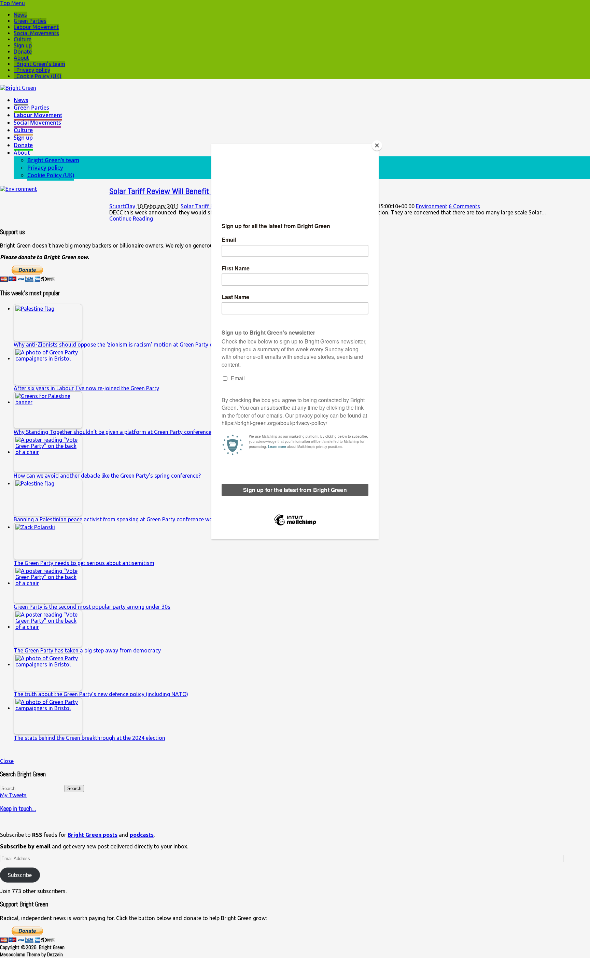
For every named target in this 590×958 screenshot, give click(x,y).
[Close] (377, 145)
